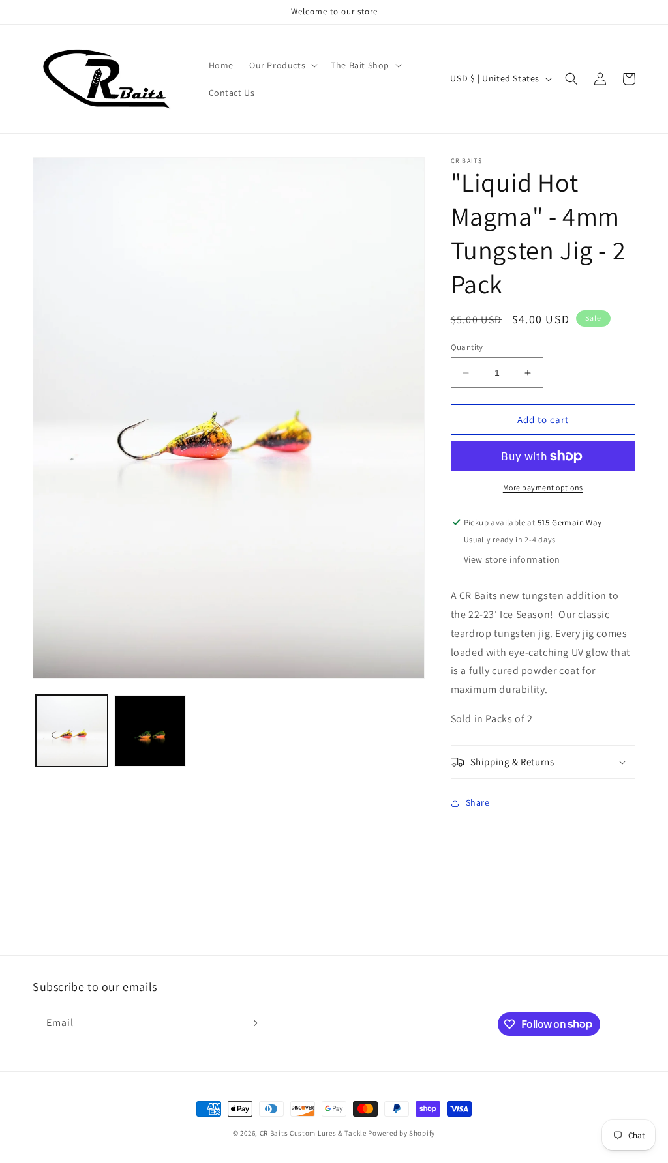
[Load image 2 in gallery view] (150, 731)
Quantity (467, 347)
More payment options (543, 487)
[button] (282, 65)
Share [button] (478, 802)
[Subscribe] (252, 1023)
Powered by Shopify (401, 1133)
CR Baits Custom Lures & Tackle (313, 1133)
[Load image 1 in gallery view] (72, 731)
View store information (512, 559)
